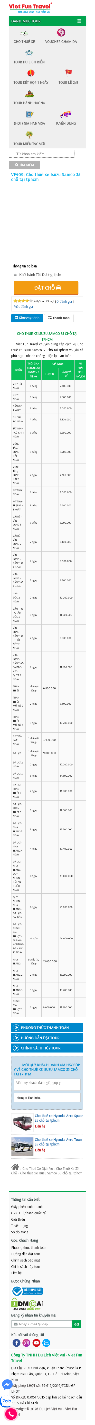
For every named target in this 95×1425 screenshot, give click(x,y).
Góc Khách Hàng (24, 1240)
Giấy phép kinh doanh (27, 1206)
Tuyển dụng (19, 1225)
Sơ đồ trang (19, 1232)
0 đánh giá (64, 301)
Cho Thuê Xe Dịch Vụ (37, 1168)
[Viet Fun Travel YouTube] (35, 1342)
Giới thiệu (18, 1219)
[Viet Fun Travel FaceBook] (15, 1342)
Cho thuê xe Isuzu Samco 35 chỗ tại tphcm (51, 1173)
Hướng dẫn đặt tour (25, 1254)
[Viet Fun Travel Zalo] (45, 1342)
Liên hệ (16, 1273)
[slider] (23, 301)
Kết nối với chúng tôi (27, 1334)
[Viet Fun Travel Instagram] (25, 1342)
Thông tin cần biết (25, 1199)
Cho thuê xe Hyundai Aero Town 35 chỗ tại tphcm (58, 1141)
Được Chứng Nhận (25, 1281)
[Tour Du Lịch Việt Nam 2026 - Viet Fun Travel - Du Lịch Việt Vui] (30, 7)
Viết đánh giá (23, 306)
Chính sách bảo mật (25, 1260)
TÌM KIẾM (26, 165)
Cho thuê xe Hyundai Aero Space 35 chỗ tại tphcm (59, 1118)
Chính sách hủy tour (25, 1266)
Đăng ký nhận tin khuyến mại (33, 1315)
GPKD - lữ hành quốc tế (28, 1213)
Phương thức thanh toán (28, 1247)
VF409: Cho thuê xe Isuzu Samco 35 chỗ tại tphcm (46, 177)
